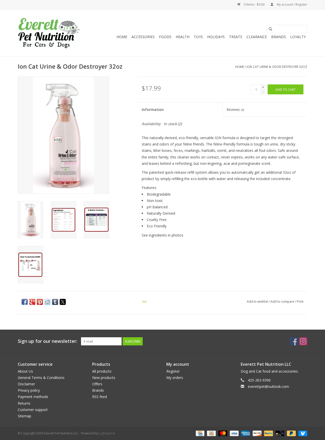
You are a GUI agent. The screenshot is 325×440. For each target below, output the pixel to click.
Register (173, 371)
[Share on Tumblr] (55, 302)
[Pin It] (40, 302)
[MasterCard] (222, 433)
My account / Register (291, 4)
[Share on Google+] (32, 302)
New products (103, 377)
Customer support (33, 409)
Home (122, 36)
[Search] (270, 29)
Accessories (143, 36)
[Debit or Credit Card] (279, 433)
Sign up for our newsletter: (47, 341)
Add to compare (282, 301)
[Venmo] (302, 433)
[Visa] (233, 433)
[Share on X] (63, 302)
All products (101, 371)
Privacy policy (29, 390)
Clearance (257, 36)
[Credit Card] (199, 433)
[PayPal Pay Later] (291, 433)
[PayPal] (268, 433)
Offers (97, 384)
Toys (198, 36)
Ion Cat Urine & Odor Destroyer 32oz (277, 67)
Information (153, 109)
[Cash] (210, 433)
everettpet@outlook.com (268, 386)
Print (300, 301)
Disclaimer (26, 384)
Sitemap (24, 416)
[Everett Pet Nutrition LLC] (49, 33)
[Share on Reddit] (47, 302)
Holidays (216, 36)
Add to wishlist (258, 301)
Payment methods (33, 396)
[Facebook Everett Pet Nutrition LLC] (294, 341)
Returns (24, 403)
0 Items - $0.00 (254, 4)
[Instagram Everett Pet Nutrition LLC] (303, 341)
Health (182, 36)
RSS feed (99, 396)
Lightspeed (107, 433)
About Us (25, 371)
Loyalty (298, 36)
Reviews (235, 109)
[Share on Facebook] (25, 302)
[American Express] (245, 433)
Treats (235, 36)
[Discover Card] (256, 433)
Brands (278, 36)
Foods (165, 36)
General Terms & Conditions (41, 377)
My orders (174, 377)
